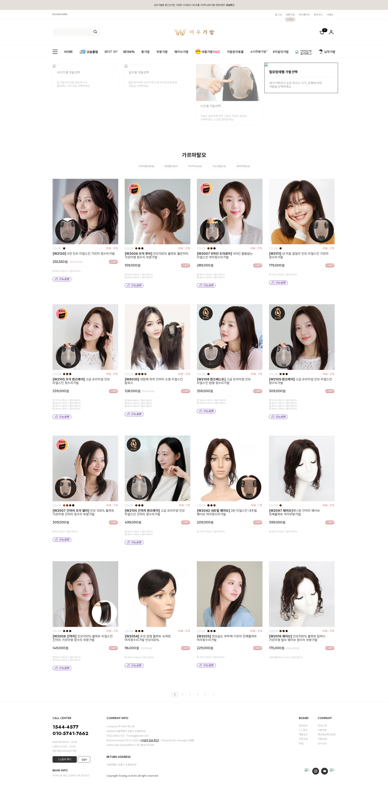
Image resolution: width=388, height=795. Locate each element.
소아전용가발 (258, 51)
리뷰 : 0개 (112, 248)
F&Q (301, 743)
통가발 (145, 52)
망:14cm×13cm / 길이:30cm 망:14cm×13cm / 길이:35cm (211, 401)
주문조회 (303, 738)
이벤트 (330, 14)
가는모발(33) (219, 166)
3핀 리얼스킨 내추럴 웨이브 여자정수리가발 (227, 512)
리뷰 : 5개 (256, 631)
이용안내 (322, 738)
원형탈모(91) (171, 166)
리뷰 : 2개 (328, 248)
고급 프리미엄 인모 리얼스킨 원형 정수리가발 (224, 381)
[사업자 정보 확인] (150, 740)
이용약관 (322, 729)
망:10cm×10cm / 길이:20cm (139, 657)
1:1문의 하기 (64, 759)
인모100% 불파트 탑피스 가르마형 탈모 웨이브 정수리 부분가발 (297, 638)
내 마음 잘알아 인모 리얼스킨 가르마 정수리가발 (299, 255)
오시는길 (322, 743)
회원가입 (290, 14)
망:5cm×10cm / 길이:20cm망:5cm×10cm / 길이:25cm (139, 276)
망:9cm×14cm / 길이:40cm (283, 531)
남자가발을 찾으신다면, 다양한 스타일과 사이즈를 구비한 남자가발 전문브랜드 (194, 5)
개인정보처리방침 (326, 734)
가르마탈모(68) (146, 166)
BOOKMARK (60, 14)
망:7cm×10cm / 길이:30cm (283, 274)
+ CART (113, 261)
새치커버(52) (243, 166)
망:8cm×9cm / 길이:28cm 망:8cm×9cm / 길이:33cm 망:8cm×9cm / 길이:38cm (138, 403)
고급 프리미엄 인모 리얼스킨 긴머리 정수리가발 (155, 512)
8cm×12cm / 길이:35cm (65, 531)
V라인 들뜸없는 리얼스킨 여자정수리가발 (225, 255)
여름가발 (210, 51)
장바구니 (318, 14)
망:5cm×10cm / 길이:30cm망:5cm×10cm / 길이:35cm (67, 658)
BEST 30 (111, 51)
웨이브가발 (181, 52)
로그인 (278, 14)
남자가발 (329, 51)
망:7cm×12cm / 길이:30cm (211, 657)
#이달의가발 (281, 52)
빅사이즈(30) (195, 166)
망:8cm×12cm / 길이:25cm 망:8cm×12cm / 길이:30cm (211, 276)
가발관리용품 (235, 52)
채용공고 (303, 734)
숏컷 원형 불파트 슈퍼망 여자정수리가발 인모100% (148, 638)
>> (213, 694)
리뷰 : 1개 (256, 374)
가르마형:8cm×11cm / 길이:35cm (286, 657)
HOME (68, 52)
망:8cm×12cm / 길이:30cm (67, 271)
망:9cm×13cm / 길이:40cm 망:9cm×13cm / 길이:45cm (139, 533)
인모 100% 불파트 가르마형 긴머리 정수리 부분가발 (83, 512)
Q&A (84, 759)
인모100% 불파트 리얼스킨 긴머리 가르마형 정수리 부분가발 (83, 638)
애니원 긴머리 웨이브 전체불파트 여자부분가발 (294, 512)
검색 (95, 31)
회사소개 (322, 725)
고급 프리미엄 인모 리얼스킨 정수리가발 (81, 381)
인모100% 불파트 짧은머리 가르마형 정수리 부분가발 (157, 255)
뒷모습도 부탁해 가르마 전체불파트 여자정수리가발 (227, 638)
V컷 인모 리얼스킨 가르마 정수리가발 (84, 254)
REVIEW (303, 725)
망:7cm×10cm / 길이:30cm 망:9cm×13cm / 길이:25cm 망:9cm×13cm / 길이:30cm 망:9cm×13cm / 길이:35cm (67, 404)
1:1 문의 (303, 729)
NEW (129, 52)
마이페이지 (304, 14)
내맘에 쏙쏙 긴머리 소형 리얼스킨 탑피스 (154, 381)
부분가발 (162, 52)
